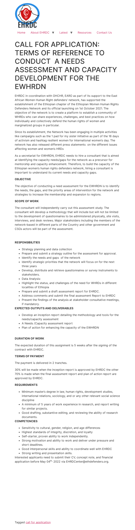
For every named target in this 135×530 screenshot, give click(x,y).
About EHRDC (40, 32)
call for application (38, 522)
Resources (84, 32)
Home (21, 32)
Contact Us (104, 32)
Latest (63, 32)
